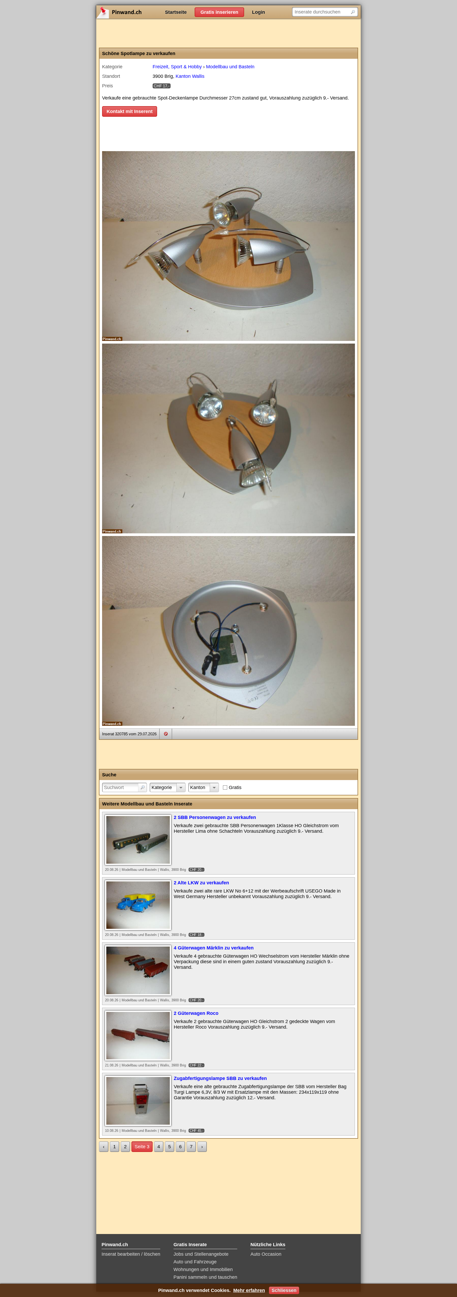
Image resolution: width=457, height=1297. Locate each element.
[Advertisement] (228, 33)
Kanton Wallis (190, 76)
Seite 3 (142, 1146)
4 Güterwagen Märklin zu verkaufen (214, 948)
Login (258, 12)
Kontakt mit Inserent (130, 111)
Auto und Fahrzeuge (195, 1261)
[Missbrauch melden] (165, 734)
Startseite (176, 12)
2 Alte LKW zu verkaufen (201, 882)
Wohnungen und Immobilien (203, 1269)
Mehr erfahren (249, 1290)
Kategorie (162, 787)
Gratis (235, 787)
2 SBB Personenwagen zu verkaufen (215, 817)
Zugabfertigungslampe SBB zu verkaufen (220, 1078)
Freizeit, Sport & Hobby (177, 66)
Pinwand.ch (136, 12)
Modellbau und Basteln (230, 66)
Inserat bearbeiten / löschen (131, 1254)
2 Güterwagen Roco (196, 1013)
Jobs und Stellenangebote (201, 1254)
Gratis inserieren (219, 12)
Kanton (197, 787)
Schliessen (284, 1290)
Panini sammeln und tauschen (205, 1277)
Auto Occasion (265, 1254)
